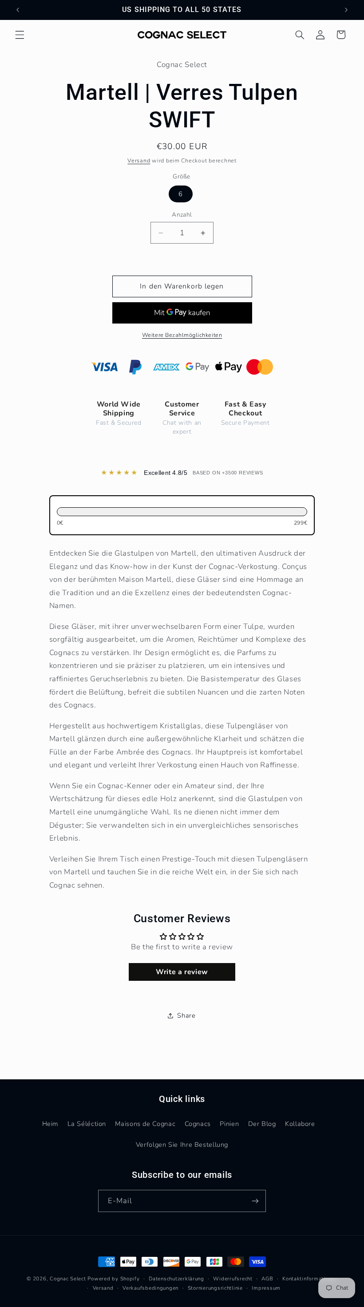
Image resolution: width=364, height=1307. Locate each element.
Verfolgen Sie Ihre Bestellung (182, 1144)
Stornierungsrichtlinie (215, 1287)
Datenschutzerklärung (176, 1278)
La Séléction (87, 1123)
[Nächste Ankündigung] (346, 10)
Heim (50, 1123)
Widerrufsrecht (232, 1278)
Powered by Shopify (113, 1278)
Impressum (266, 1287)
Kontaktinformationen (309, 1278)
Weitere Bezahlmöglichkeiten (182, 335)
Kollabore (300, 1123)
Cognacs (198, 1123)
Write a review (182, 972)
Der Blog (262, 1123)
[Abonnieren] (255, 1201)
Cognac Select (68, 1278)
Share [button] (186, 1015)
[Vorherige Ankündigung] (18, 10)
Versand (138, 160)
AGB (267, 1278)
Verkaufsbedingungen (150, 1287)
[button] (19, 34)
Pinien (229, 1123)
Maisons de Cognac (145, 1123)
